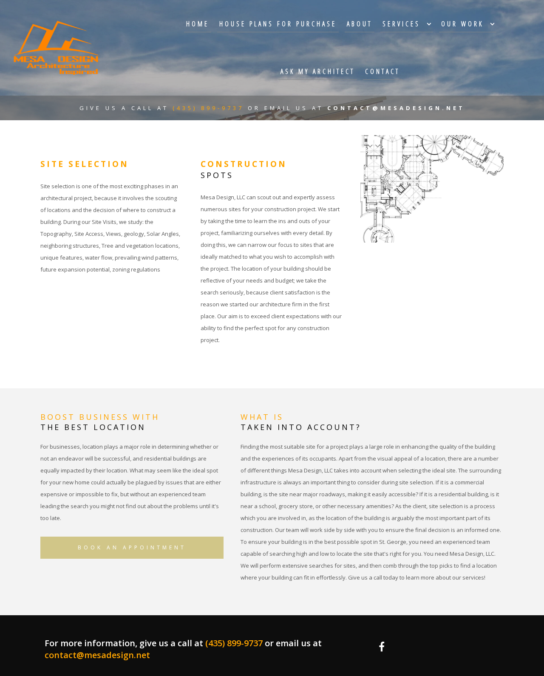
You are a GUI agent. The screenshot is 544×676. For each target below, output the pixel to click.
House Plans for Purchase (278, 23)
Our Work (462, 23)
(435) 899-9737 (210, 108)
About (359, 23)
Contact (382, 71)
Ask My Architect (317, 71)
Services (401, 23)
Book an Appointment (132, 547)
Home (197, 23)
